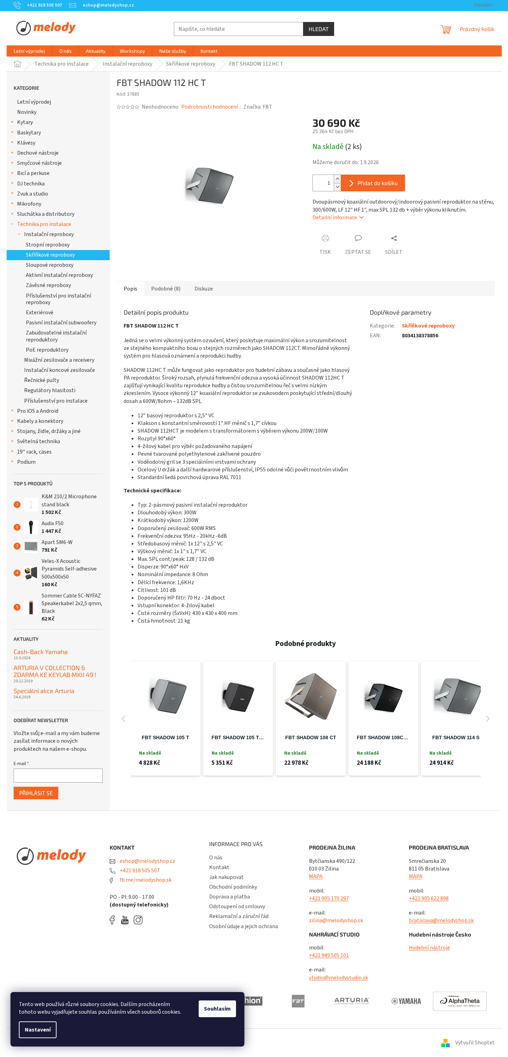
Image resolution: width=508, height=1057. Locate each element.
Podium (26, 462)
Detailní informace (334, 217)
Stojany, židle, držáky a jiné (49, 431)
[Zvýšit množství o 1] (337, 179)
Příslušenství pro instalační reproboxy (58, 299)
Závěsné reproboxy (48, 285)
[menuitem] (29, 51)
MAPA (316, 876)
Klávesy (26, 143)
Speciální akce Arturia (44, 691)
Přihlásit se (36, 793)
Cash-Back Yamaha (41, 651)
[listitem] (165, 718)
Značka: (257, 107)
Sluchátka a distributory (45, 214)
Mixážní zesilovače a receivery (59, 360)
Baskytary (29, 133)
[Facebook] (114, 920)
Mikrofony (29, 204)
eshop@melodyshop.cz (147, 861)
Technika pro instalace (44, 224)
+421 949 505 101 (329, 955)
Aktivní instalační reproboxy (59, 275)
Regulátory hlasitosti (49, 390)
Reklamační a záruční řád (238, 916)
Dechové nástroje (38, 153)
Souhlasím (217, 1009)
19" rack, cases (34, 452)
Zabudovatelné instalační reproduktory (56, 336)
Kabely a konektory (40, 421)
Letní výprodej (34, 102)
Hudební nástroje (429, 948)
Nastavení (38, 1030)
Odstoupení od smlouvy (237, 906)
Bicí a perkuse (33, 173)
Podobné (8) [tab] (166, 289)
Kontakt (219, 867)
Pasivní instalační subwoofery (61, 322)
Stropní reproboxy (47, 245)
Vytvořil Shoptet (475, 1043)
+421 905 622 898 (429, 898)
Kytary (25, 122)
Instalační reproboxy (49, 234)
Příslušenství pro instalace (56, 401)
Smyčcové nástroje (39, 163)
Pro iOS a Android (37, 411)
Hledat (319, 28)
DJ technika (31, 184)
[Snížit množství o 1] (337, 187)
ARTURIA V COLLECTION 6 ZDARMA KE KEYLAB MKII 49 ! (55, 671)
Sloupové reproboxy (49, 265)
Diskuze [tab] (203, 289)
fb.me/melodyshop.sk (145, 880)
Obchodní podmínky (233, 887)
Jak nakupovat (226, 877)
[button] (124, 718)
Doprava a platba (229, 897)
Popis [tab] (130, 289)
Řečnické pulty (41, 380)
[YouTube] (126, 920)
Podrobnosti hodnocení (209, 107)
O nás (215, 857)
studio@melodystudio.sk (338, 978)
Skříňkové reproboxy (50, 255)
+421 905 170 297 (329, 898)
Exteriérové (39, 312)
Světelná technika (38, 441)
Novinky (26, 112)
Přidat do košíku (378, 182)
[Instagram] (138, 920)
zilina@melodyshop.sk (336, 920)
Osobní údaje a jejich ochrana (243, 926)
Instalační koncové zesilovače (59, 370)
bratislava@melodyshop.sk (441, 920)
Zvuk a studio (32, 194)
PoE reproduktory (47, 350)
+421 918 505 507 (139, 870)
